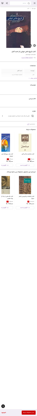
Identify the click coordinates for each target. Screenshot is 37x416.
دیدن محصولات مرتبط (28, 412)
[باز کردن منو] (34, 3)
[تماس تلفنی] (3, 406)
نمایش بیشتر (34, 78)
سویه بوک (34, 8)
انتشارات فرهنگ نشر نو (27, 57)
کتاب (28, 8)
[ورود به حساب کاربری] (7, 3)
